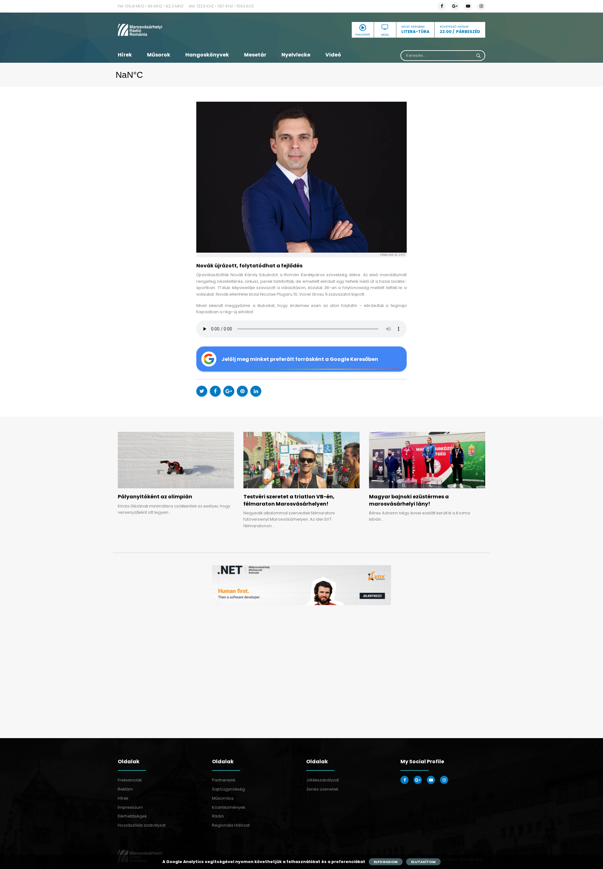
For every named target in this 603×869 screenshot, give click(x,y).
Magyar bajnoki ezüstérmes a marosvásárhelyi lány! (409, 500)
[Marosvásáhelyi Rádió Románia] (176, 30)
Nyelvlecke (295, 54)
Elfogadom (386, 861)
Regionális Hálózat (231, 825)
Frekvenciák (130, 780)
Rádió (218, 816)
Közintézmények (228, 807)
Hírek (125, 54)
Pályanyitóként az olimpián (155, 496)
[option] (301, 585)
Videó (333, 54)
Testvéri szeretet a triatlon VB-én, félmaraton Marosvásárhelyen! (288, 500)
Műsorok (158, 54)
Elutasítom (423, 861)
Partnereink (223, 780)
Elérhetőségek (132, 816)
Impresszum (130, 807)
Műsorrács (223, 798)
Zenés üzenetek (322, 789)
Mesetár (255, 54)
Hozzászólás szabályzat (142, 825)
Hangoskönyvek (207, 54)
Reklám (125, 789)
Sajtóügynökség (228, 789)
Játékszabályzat (322, 780)
